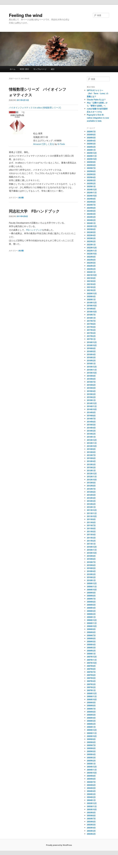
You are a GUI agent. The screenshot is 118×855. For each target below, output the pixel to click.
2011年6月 (91, 528)
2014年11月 (92, 406)
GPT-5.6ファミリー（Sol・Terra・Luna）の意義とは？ (97, 93)
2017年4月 (91, 330)
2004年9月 (91, 775)
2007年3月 (91, 684)
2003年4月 (91, 827)
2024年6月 (91, 207)
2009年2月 (91, 614)
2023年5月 (91, 232)
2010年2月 (91, 577)
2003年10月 (92, 809)
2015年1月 (91, 400)
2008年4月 (91, 644)
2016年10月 (92, 345)
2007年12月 (92, 656)
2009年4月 (91, 607)
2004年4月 (91, 791)
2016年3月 (91, 357)
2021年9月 (91, 278)
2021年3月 (91, 287)
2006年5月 (91, 714)
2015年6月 (91, 384)
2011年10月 (92, 516)
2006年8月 (91, 705)
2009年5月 (91, 604)
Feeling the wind (25, 15)
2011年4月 (91, 534)
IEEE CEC (24, 69)
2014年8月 (91, 415)
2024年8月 (91, 201)
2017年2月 (91, 336)
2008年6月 (91, 638)
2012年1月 (91, 507)
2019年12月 (92, 302)
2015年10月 (92, 372)
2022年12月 (92, 247)
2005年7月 (91, 745)
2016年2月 (91, 360)
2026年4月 (91, 140)
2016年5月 (91, 351)
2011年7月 (91, 525)
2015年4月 (91, 391)
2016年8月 (91, 348)
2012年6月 (91, 491)
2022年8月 (91, 256)
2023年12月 (92, 226)
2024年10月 (92, 195)
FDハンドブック (34, 229)
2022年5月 (91, 262)
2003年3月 (91, 830)
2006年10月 (92, 699)
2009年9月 (91, 592)
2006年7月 (91, 708)
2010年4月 (91, 571)
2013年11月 (92, 443)
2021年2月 (91, 290)
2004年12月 (92, 766)
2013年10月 (92, 446)
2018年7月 (91, 314)
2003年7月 (91, 818)
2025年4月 (91, 177)
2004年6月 (91, 785)
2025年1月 (91, 186)
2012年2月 (91, 504)
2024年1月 (91, 223)
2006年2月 (91, 723)
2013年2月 (91, 467)
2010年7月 (91, 562)
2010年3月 (91, 574)
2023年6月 (91, 229)
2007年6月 (91, 675)
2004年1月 (91, 800)
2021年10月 (92, 275)
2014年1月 (91, 436)
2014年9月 (91, 412)
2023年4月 (91, 235)
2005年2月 (91, 760)
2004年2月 (91, 797)
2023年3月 (91, 238)
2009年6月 (91, 601)
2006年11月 (92, 696)
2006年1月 (91, 726)
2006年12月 (92, 693)
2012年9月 (91, 482)
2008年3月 (91, 647)
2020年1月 (91, 299)
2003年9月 (91, 812)
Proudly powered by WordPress (59, 845)
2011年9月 (91, 519)
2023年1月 (91, 244)
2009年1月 (91, 617)
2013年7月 (91, 455)
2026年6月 (91, 134)
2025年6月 (91, 171)
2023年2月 (91, 241)
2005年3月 (91, 757)
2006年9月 (91, 702)
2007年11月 (92, 659)
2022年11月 (92, 250)
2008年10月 (92, 626)
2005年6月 (91, 748)
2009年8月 (91, 595)
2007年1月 (91, 690)
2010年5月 (91, 568)
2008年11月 (92, 623)
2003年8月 (91, 815)
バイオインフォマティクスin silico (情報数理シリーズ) (35, 107)
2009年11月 (92, 586)
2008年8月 (91, 632)
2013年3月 (91, 464)
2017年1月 (91, 339)
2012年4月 (91, 498)
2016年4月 (91, 354)
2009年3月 (91, 611)
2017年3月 (91, 333)
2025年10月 (92, 159)
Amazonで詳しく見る (43, 143)
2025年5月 (91, 174)
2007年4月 (91, 681)
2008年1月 (91, 653)
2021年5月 (91, 281)
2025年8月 (91, 165)
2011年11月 (92, 513)
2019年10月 (92, 305)
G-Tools (61, 143)
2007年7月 (91, 672)
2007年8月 (91, 669)
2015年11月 (92, 369)
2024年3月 (91, 217)
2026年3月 (91, 143)
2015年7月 (91, 381)
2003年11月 (92, 806)
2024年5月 (91, 210)
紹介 (53, 69)
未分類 (21, 197)
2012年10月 (92, 479)
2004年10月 (92, 772)
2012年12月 (92, 473)
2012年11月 (92, 476)
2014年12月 (92, 403)
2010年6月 (91, 565)
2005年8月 (91, 742)
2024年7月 (91, 204)
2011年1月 (91, 543)
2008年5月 (91, 641)
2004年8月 (91, 778)
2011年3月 (91, 537)
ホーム (12, 69)
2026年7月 (91, 131)
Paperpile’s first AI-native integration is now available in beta (98, 117)
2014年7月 (91, 418)
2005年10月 (92, 736)
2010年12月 (92, 546)
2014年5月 (91, 424)
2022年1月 (91, 272)
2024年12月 (92, 189)
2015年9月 (91, 375)
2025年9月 (91, 162)
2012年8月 (91, 485)
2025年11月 (92, 156)
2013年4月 (91, 461)
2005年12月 (92, 730)
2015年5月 (91, 388)
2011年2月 (91, 540)
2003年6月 (91, 821)
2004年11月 (92, 769)
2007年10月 (92, 662)
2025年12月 (92, 152)
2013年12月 (92, 440)
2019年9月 (91, 308)
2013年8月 (91, 452)
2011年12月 (92, 510)
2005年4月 (91, 754)
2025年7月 (91, 168)
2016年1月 (91, 363)
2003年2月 (91, 833)
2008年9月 (91, 629)
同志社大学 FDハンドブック (34, 211)
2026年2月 (91, 146)
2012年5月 (91, 494)
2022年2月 (91, 269)
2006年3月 (91, 720)
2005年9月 (91, 739)
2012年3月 (91, 501)
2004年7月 (91, 782)
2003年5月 (91, 824)
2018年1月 (91, 317)
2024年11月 (92, 192)
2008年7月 (91, 635)
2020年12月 (92, 293)
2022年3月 (91, 265)
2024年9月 (91, 198)
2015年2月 (91, 397)
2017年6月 (91, 323)
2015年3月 (91, 394)
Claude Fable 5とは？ (96, 99)
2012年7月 (91, 488)
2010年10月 (92, 552)
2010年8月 (91, 559)
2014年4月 (91, 427)
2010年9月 (91, 555)
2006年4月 (91, 717)
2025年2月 (91, 183)
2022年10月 (92, 253)
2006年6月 (91, 711)
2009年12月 (92, 583)
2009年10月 (92, 589)
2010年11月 (92, 549)
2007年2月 (91, 687)
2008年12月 (92, 620)
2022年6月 (91, 259)
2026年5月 (91, 137)
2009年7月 (91, 598)
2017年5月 (91, 327)
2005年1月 (91, 763)
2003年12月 (92, 803)
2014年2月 (91, 433)
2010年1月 (91, 580)
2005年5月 (91, 751)
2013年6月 (91, 458)
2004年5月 (91, 788)
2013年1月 (91, 470)
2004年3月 (91, 794)
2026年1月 (91, 149)
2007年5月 (91, 678)
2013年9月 (91, 449)
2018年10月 (92, 311)
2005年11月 (92, 733)
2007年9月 (91, 665)
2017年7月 (91, 320)
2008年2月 (91, 650)
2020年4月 (91, 296)
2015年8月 (91, 378)
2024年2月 (91, 220)
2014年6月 (91, 421)
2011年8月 (91, 522)
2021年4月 (91, 284)
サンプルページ (39, 69)
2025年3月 (91, 180)
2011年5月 (91, 531)
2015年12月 (92, 366)
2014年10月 (92, 409)
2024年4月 (91, 213)
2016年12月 (92, 342)
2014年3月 (91, 430)
